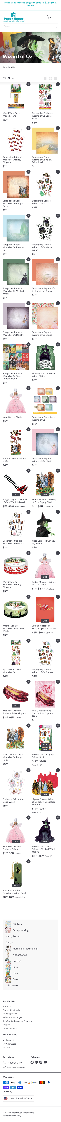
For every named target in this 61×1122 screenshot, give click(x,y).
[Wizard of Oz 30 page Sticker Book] (45, 746)
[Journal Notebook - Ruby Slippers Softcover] (45, 616)
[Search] (55, 26)
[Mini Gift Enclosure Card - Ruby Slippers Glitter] (45, 702)
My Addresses (9, 1044)
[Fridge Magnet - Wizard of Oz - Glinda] (45, 572)
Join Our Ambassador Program (17, 1021)
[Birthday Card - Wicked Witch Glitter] (45, 364)
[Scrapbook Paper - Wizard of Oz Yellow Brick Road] (45, 149)
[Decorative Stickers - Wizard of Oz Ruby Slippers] (16, 149)
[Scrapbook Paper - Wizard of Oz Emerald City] (16, 236)
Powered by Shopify (12, 1115)
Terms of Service (10, 1028)
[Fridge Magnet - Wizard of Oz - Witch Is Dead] (16, 490)
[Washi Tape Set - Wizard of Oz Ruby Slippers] (16, 574)
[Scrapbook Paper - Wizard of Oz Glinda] (45, 322)
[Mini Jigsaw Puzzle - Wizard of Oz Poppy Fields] (16, 746)
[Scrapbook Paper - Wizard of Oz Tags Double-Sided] (16, 365)
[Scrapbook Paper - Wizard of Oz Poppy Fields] (16, 192)
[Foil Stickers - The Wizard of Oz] (16, 660)
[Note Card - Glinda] (16, 406)
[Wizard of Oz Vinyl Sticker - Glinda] (16, 837)
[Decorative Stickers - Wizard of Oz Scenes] (45, 660)
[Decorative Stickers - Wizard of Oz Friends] (16, 531)
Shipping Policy (10, 1013)
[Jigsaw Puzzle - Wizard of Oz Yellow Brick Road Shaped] (45, 792)
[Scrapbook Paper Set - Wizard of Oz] (45, 407)
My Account (8, 1040)
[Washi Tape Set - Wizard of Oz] (16, 103)
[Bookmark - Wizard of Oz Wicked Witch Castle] (16, 881)
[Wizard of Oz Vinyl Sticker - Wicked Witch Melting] (45, 838)
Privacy (6, 1024)
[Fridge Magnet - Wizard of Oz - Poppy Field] (45, 490)
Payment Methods (11, 1010)
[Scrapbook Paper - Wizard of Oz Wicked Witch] (16, 280)
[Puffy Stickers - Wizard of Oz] (16, 449)
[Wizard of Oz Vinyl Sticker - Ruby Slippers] (16, 701)
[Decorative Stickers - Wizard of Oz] (45, 191)
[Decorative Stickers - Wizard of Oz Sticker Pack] (45, 105)
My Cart (6, 1047)
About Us (7, 1006)
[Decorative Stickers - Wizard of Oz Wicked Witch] (45, 236)
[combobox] (30, 26)
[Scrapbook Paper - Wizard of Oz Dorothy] (16, 322)
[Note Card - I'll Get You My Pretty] (45, 531)
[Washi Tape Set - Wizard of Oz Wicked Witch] (16, 617)
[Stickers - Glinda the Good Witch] (16, 789)
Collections (15, 52)
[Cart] (49, 17)
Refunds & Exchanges (12, 1017)
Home (5, 52)
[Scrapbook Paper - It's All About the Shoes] (45, 279)
